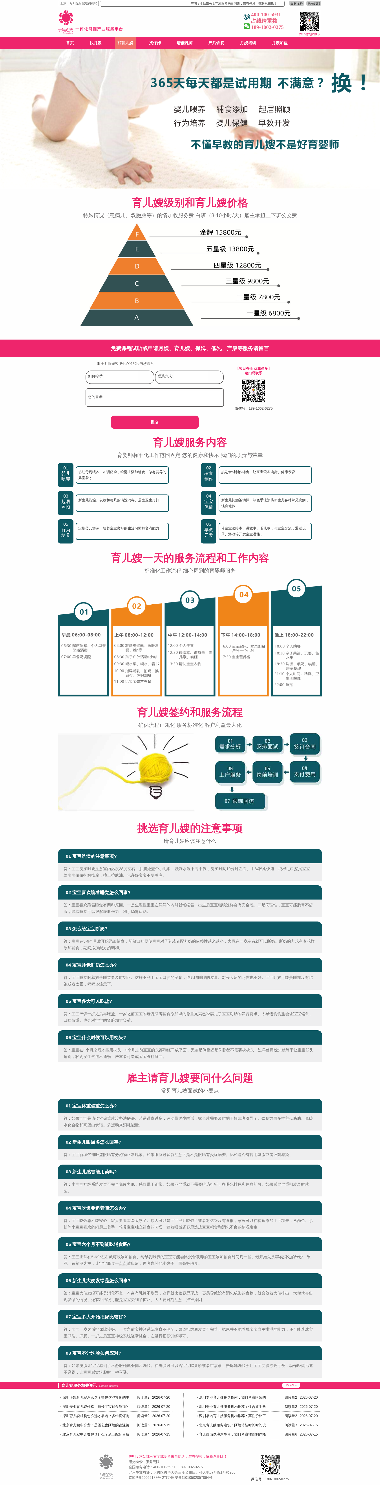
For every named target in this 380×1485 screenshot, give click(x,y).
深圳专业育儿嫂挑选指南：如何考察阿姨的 (232, 1397)
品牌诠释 (296, 3)
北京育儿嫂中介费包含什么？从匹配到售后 (95, 1434)
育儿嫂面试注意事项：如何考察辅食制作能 (232, 1434)
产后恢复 (216, 43)
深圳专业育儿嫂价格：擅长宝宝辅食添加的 (95, 1407)
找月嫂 (96, 43)
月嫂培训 (248, 43)
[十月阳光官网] (90, 33)
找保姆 (155, 43)
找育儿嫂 (125, 43)
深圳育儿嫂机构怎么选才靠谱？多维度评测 (95, 1416)
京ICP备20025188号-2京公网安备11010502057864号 (170, 1478)
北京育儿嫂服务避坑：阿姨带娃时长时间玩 (232, 1425)
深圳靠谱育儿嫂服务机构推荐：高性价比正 (232, 1416)
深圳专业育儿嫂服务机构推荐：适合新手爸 (232, 1407)
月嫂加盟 (280, 43)
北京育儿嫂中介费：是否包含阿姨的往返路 (95, 1425)
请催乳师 (185, 43)
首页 (70, 43)
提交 (155, 422)
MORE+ (291, 1385)
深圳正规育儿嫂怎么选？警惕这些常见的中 (95, 1397)
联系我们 (314, 3)
